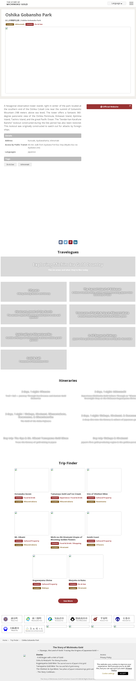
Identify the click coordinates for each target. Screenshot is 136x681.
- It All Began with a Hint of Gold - (50, 657)
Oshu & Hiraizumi (51, 660)
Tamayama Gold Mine (57, 666)
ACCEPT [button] (123, 673)
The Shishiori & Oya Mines (65, 669)
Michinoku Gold (17, 3)
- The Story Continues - (46, 672)
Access (103, 654)
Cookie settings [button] (108, 673)
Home (5, 640)
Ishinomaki (25, 164)
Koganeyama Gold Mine (61, 663)
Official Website (110, 106)
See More (68, 601)
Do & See (10, 164)
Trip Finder (14, 640)
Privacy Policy (105, 657)
